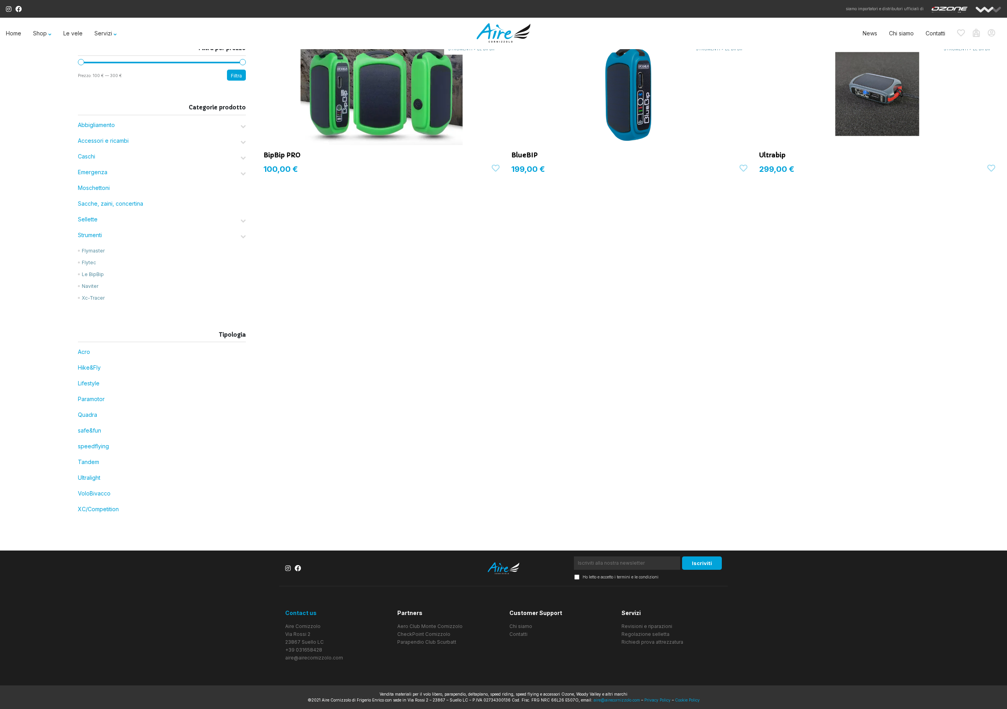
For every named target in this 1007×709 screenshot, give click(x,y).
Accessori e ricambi (103, 140)
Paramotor (91, 399)
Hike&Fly (89, 367)
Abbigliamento (96, 125)
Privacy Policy (657, 700)
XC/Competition (98, 509)
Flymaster (93, 251)
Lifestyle (89, 383)
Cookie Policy (687, 700)
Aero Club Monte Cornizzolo (430, 626)
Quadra (87, 414)
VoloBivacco (94, 493)
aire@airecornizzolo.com (314, 658)
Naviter (90, 286)
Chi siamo (901, 33)
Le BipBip (93, 274)
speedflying (93, 446)
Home (13, 33)
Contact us (301, 613)
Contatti (935, 33)
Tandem (88, 462)
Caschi (86, 156)
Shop (40, 33)
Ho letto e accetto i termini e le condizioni (620, 577)
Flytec (89, 262)
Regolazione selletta (645, 634)
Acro (84, 351)
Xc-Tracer (93, 298)
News (870, 33)
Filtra (236, 76)
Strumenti (90, 235)
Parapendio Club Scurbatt (426, 642)
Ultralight (89, 477)
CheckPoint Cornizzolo (423, 634)
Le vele (73, 33)
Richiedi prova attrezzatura (652, 642)
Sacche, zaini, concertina (110, 203)
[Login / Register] (994, 33)
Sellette (88, 219)
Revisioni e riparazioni (647, 626)
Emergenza (92, 172)
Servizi (103, 33)
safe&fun (89, 430)
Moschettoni (94, 187)
